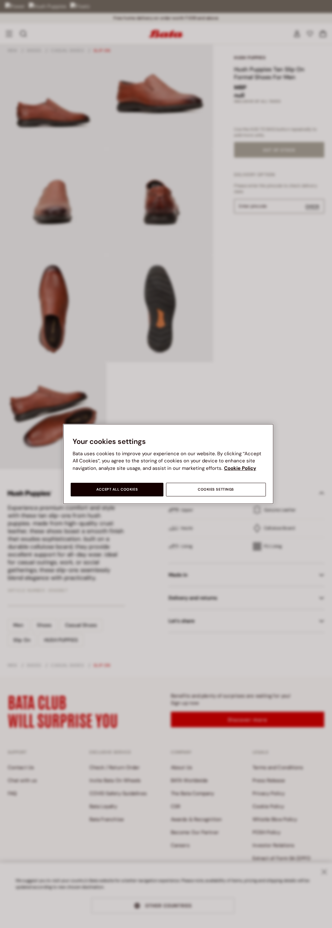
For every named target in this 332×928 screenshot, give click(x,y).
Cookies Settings (216, 489)
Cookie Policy (240, 468)
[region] (168, 464)
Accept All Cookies (117, 489)
